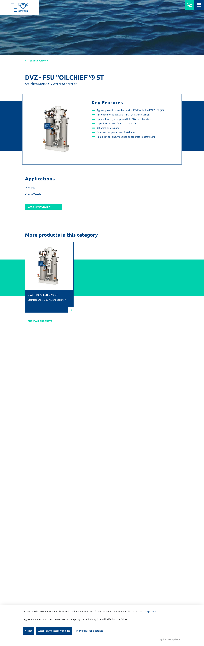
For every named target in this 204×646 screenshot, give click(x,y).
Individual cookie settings (89, 630)
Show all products (40, 320)
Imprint (162, 639)
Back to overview (38, 60)
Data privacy (149, 611)
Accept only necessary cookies (54, 630)
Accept (28, 630)
